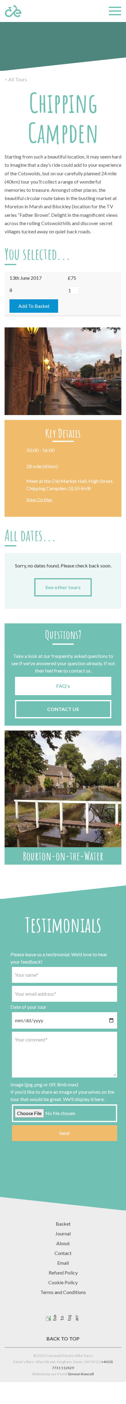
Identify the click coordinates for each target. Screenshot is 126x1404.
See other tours (63, 587)
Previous (12, 386)
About (63, 1243)
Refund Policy (63, 1272)
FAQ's (63, 686)
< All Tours (16, 79)
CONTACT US (63, 709)
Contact (63, 1253)
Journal (63, 1233)
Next (113, 386)
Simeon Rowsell (81, 1374)
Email (63, 1263)
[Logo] (13, 11)
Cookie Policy (63, 1282)
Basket (63, 1224)
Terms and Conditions (63, 1292)
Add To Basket (34, 306)
